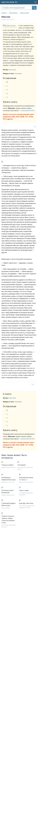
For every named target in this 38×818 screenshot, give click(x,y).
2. (7, 86)
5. (7, 97)
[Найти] (34, 8)
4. (7, 93)
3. (7, 90)
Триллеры (18, 73)
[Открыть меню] (35, 2)
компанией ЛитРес (27, 110)
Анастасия (12, 70)
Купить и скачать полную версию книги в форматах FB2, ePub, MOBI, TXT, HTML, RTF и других (18, 116)
